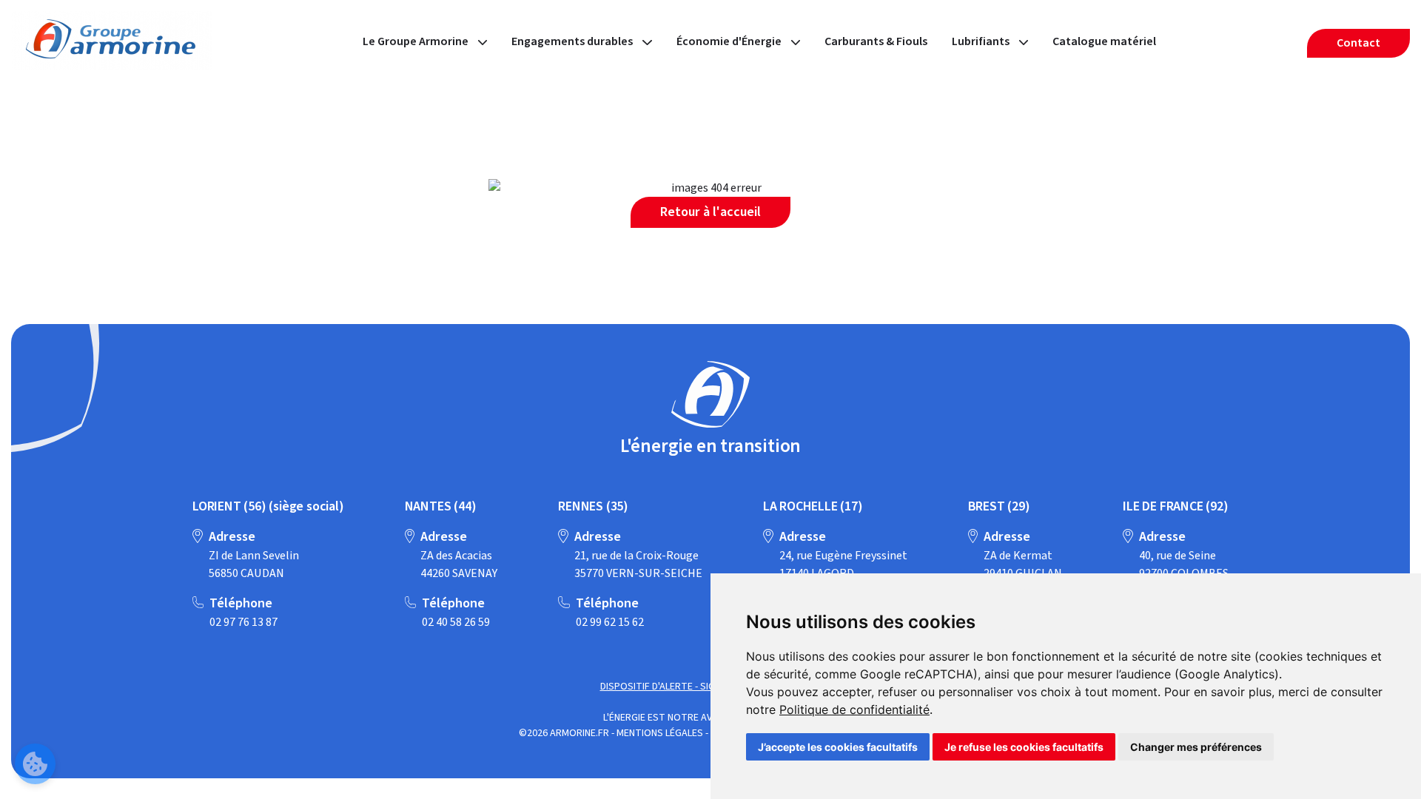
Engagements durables (573, 41)
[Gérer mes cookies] (35, 764)
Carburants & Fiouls (875, 41)
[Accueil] (111, 66)
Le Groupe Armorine (417, 41)
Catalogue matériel (1104, 41)
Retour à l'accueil (710, 212)
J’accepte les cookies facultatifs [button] (838, 747)
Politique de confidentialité (854, 709)
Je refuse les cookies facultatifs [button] (1023, 747)
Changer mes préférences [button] (1196, 747)
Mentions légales (660, 733)
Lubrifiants (982, 41)
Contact (1358, 43)
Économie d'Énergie (730, 41)
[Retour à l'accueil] (710, 397)
